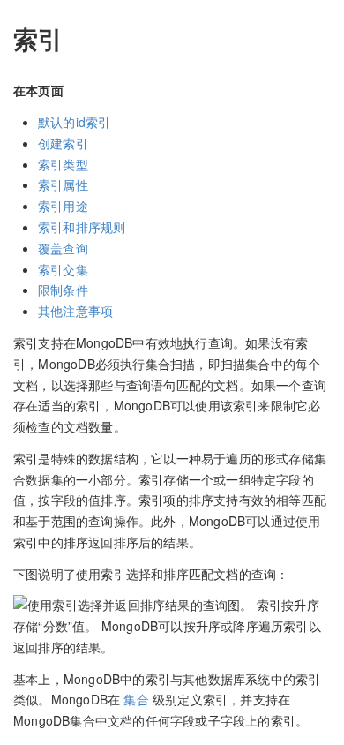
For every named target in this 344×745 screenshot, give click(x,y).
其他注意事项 (75, 311)
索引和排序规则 (81, 227)
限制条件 (63, 289)
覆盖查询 (63, 248)
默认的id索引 (74, 122)
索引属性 (63, 184)
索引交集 (63, 269)
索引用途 (63, 205)
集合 (138, 699)
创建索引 (63, 143)
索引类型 (63, 164)
